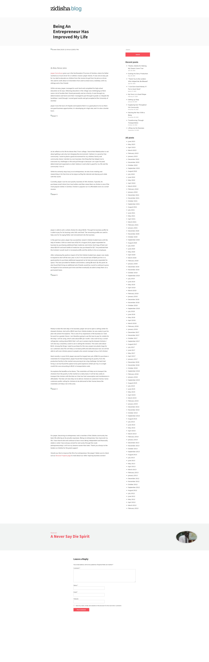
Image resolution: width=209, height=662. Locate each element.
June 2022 (131, 177)
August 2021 (132, 207)
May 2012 (131, 499)
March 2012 (132, 505)
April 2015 (131, 395)
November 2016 (133, 365)
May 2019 (131, 284)
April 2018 (131, 320)
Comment (76, 568)
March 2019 (132, 290)
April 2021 (131, 219)
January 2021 (133, 228)
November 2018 (133, 302)
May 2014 (131, 428)
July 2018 (131, 311)
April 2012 (131, 502)
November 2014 (133, 410)
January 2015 (133, 404)
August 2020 (132, 243)
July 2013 (131, 458)
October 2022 (132, 165)
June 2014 (131, 425)
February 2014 (133, 437)
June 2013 (131, 460)
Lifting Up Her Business (136, 128)
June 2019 (131, 282)
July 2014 (131, 422)
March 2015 (132, 398)
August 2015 (132, 383)
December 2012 (133, 478)
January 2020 (133, 264)
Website (75, 599)
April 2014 (131, 431)
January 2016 (133, 377)
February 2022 (133, 189)
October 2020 (132, 237)
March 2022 (132, 186)
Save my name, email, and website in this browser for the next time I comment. (99, 605)
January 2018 (133, 329)
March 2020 (132, 258)
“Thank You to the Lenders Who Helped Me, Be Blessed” (138, 80)
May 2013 (131, 463)
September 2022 (134, 168)
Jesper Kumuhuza (57, 73)
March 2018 (132, 323)
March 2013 (132, 469)
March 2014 (132, 434)
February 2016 (133, 374)
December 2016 (133, 362)
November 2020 (133, 234)
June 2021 (131, 213)
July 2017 (131, 347)
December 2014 (133, 407)
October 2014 (132, 413)
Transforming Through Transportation (136, 121)
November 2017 (133, 335)
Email (75, 592)
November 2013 (133, 446)
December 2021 (133, 195)
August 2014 (132, 419)
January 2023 (133, 156)
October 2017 (132, 338)
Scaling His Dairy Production (138, 74)
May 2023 (131, 144)
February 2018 (133, 326)
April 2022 (131, 183)
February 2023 (133, 153)
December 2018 (133, 299)
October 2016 (132, 368)
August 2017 (132, 344)
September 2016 (134, 371)
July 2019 (131, 279)
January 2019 (133, 296)
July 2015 (131, 386)
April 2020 (131, 255)
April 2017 (131, 356)
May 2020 (131, 252)
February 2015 (133, 401)
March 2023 (132, 150)
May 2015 (131, 392)
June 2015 (131, 389)
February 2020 (133, 261)
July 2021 (131, 210)
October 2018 (132, 305)
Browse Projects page (63, 455)
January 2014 (133, 440)
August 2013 (132, 455)
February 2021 (133, 225)
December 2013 (133, 443)
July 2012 (131, 493)
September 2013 (134, 452)
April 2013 (131, 466)
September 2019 (134, 276)
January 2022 (133, 192)
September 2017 (134, 341)
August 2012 (132, 490)
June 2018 (131, 314)
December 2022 (133, 159)
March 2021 (132, 222)
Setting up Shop (133, 100)
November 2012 (133, 481)
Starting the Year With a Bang (136, 114)
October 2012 (132, 484)
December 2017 (133, 332)
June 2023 (131, 141)
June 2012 (131, 496)
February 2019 (133, 293)
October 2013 (132, 449)
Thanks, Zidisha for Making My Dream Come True (137, 67)
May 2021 (131, 216)
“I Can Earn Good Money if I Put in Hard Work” (137, 88)
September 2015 (134, 380)
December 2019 (133, 267)
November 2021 (133, 198)
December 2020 (133, 231)
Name (75, 585)
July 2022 (131, 174)
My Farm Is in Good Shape (137, 94)
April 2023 (131, 147)
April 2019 (131, 287)
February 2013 (133, 472)
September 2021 (134, 204)
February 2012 (133, 508)
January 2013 (133, 475)
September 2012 (134, 487)
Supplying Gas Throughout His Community (137, 106)
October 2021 (132, 201)
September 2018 (134, 308)
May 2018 (131, 317)
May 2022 (131, 180)
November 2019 (133, 270)
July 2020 (131, 246)
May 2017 (131, 353)
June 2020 (131, 249)
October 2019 (132, 273)
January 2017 (133, 359)
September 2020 (134, 240)
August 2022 (132, 171)
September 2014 (134, 416)
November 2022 (133, 162)
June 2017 (131, 350)
